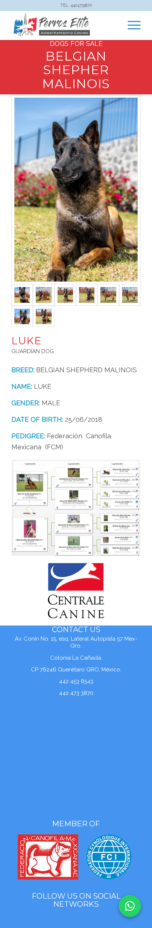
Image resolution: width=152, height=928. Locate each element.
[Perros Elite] (63, 25)
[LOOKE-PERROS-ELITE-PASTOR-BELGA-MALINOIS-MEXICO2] (108, 294)
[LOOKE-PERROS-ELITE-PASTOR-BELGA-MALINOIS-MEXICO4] (22, 316)
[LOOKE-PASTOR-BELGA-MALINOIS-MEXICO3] (65, 294)
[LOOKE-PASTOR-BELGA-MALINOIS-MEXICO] (76, 189)
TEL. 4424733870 (76, 5)
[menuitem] (130, 25)
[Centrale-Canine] (76, 590)
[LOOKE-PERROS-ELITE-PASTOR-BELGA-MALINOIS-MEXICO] (86, 294)
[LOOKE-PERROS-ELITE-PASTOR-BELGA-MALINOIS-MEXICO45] (43, 316)
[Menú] (130, 25)
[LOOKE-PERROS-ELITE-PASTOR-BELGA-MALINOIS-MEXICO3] (130, 294)
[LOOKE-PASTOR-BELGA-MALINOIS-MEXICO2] (43, 294)
